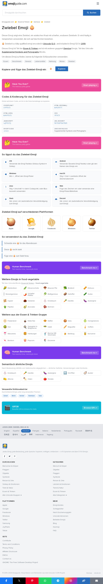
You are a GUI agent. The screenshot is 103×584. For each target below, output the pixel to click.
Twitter (5, 520)
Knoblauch (49, 301)
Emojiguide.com (8, 22)
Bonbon (8, 340)
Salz (40, 396)
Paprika (8, 307)
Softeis (88, 327)
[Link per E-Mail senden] (96, 580)
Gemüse (37, 22)
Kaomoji (56, 527)
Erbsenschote (31, 288)
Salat (47, 327)
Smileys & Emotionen (11, 484)
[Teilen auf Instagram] (70, 580)
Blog (55, 523)
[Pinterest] (15, 456)
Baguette (69, 327)
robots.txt (97, 573)
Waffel (48, 321)
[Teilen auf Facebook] (6, 580)
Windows (6, 516)
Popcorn (28, 340)
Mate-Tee (29, 321)
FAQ (54, 530)
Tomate (48, 379)
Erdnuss (88, 288)
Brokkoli (68, 288)
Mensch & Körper (60, 466)
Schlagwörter (58, 509)
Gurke (88, 294)
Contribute (7, 541)
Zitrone (8, 379)
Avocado (29, 307)
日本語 (6, 434)
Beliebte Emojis (59, 520)
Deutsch (26, 431)
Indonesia (39, 434)
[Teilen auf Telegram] (58, 580)
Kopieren (62, 69)
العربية (23, 434)
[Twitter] (10, 456)
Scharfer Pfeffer (28, 294)
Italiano (45, 431)
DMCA (5, 555)
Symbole (6, 477)
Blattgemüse (50, 294)
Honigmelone (91, 321)
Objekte (6, 473)
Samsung (6, 523)
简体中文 (88, 431)
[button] (26, 106)
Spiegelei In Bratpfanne (30, 327)
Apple (5, 505)
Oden (27, 379)
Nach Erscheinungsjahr (62, 512)
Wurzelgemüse (10, 294)
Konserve (89, 333)
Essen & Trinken (24, 22)
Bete (14, 396)
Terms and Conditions (11, 544)
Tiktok (5, 530)
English (7, 431)
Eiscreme (49, 340)
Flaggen (6, 470)
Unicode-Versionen (60, 516)
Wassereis (9, 333)
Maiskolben (10, 288)
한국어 (15, 434)
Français (36, 431)
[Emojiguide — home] (15, 3)
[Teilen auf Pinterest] (32, 580)
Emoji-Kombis (58, 505)
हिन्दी (30, 434)
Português (68, 431)
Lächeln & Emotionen (61, 484)
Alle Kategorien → (60, 495)
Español (16, 431)
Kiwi (7, 327)
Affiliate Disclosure (10, 551)
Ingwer (8, 301)
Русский (78, 431)
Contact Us (7, 559)
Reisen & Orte (8, 480)
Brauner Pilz (50, 288)
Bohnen (48, 307)
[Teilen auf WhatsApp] (45, 580)
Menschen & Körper (10, 466)
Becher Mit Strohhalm (49, 334)
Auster (88, 373)
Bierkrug (68, 333)
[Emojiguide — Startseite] (5, 446)
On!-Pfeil (68, 373)
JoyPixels (6, 527)
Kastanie (29, 301)
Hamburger (30, 333)
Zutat (6, 396)
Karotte (68, 301)
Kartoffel (68, 294)
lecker (22, 396)
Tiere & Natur (8, 488)
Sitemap (89, 573)
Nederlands (56, 431)
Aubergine (89, 301)
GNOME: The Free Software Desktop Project (20, 562)
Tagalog (50, 434)
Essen (5, 61)
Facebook (7, 512)
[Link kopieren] (83, 580)
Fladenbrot (9, 321)
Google (6, 509)
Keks (67, 321)
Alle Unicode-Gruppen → (12, 495)
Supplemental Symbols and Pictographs (70, 131)
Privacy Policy (8, 548)
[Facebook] (5, 456)
